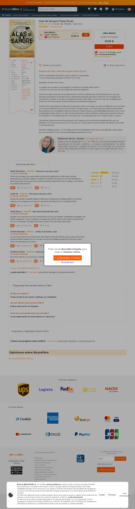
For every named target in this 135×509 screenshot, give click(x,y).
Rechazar (112, 495)
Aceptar (102, 495)
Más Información (124, 495)
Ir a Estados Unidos (67, 257)
